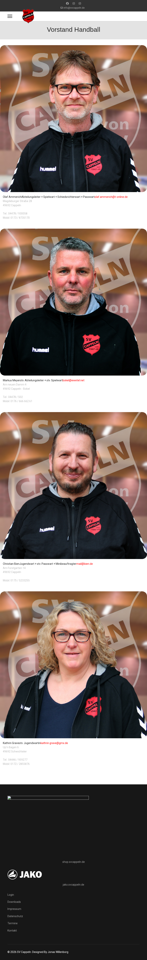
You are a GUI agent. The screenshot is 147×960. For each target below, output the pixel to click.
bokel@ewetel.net (73, 380)
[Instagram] (74, 3)
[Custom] (80, 3)
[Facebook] (67, 3)
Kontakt (12, 930)
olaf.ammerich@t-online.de (111, 196)
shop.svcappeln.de (73, 861)
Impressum (14, 908)
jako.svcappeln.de (73, 884)
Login (10, 894)
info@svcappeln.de (74, 7)
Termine (12, 923)
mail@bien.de (84, 563)
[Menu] (9, 16)
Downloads (14, 901)
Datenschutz (15, 916)
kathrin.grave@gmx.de (54, 743)
